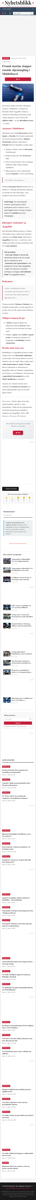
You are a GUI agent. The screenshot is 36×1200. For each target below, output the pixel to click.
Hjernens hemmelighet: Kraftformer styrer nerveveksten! (16, 835)
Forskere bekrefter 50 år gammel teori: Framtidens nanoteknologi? (15, 771)
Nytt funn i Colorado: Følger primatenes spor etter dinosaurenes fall (17, 1039)
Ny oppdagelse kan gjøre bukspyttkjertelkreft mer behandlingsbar (17, 988)
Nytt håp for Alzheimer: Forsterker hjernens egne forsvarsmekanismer (17, 924)
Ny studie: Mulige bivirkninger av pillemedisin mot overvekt (17, 1154)
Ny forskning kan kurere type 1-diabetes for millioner (16, 1052)
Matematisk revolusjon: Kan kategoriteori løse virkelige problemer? (17, 912)
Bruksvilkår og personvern (22, 1188)
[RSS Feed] (10, 13)
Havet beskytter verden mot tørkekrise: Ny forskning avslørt (16, 848)
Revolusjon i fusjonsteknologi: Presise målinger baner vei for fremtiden (18, 1026)
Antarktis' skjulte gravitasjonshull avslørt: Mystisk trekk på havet (16, 784)
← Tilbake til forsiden (10, 489)
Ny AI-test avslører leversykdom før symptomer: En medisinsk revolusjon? (15, 797)
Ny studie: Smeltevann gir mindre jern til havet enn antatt (17, 1116)
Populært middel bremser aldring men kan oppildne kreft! (16, 1090)
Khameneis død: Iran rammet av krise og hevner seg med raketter (16, 1167)
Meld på (18, 723)
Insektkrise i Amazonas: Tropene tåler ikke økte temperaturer (16, 861)
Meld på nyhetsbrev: (10, 715)
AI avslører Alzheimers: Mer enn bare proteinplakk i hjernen (15, 1103)
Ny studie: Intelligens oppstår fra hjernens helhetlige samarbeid (16, 975)
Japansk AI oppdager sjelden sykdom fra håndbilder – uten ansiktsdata (16, 899)
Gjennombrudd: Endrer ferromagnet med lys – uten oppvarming (18, 962)
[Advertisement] (18, 37)
